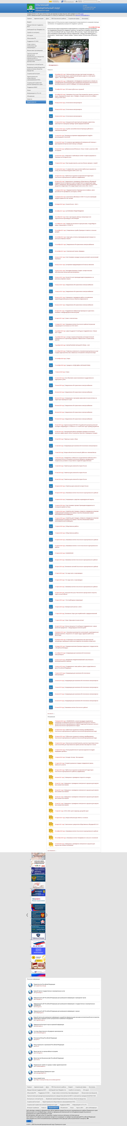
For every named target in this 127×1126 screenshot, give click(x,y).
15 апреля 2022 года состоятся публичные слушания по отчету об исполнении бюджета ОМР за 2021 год (75, 169)
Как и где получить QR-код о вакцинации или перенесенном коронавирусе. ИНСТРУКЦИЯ (73, 217)
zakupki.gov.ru (40, 1012)
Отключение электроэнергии (74, 102)
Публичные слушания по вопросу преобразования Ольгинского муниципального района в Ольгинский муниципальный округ (76, 730)
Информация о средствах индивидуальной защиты (80, 499)
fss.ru (37, 1046)
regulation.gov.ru (40, 1020)
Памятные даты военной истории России (75, 466)
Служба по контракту (33, 32)
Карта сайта (79, 1107)
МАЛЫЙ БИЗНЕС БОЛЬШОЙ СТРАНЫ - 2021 (78, 345)
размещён (55, 1118)
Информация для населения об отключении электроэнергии (80, 445)
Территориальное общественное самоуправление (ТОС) (33, 78)
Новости (29, 99)
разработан (32, 1118)
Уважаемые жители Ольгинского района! (76, 707)
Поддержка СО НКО (32, 41)
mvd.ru (38, 1059)
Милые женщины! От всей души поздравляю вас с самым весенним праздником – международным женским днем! (76, 626)
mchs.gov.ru (39, 1053)
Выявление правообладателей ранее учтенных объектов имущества (36, 69)
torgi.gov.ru (39, 999)
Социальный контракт (33, 73)
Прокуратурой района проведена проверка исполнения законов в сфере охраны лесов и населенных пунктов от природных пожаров (76, 432)
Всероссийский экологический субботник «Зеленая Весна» (80, 452)
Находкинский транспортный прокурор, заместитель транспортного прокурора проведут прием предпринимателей (75, 122)
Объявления (30, 96)
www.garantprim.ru (41, 1073)
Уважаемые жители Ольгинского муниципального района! (82, 492)
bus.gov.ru (38, 1006)
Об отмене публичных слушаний (75, 89)
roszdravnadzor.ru (40, 1066)
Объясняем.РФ (31, 38)
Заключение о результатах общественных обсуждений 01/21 (82, 824)
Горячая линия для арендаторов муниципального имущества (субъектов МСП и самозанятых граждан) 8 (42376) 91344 (35, 57)
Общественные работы (72, 526)
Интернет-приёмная (33, 1107)
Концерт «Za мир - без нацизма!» (75, 757)
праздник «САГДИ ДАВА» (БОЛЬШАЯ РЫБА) (78, 365)
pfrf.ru (37, 1039)
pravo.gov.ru (39, 1026)
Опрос (29, 90)
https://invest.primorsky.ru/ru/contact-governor (48, 1079)
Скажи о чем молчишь (71, 318)
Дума (47, 18)
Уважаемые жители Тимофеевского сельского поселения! (82, 837)
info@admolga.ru (43, 1112)
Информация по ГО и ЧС (34, 93)
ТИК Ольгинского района (58, 18)
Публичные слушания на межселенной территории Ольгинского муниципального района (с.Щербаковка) (74, 176)
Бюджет (29, 22)
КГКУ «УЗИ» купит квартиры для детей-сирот (76, 811)
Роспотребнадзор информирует (74, 600)
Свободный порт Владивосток (35, 29)
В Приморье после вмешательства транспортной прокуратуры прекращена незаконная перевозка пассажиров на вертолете (75, 640)
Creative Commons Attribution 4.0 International (66, 1115)
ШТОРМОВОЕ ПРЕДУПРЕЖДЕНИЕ (75, 211)
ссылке (81, 14)
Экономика (85, 18)
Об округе (30, 35)
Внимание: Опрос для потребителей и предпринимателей (81, 613)
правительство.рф (41, 986)
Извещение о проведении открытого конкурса (78, 777)
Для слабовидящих (91, 1107)
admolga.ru (32, 1110)
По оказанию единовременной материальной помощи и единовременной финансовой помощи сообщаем (75, 142)
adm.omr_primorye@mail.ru (83, 15)
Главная (29, 18)
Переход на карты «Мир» (71, 439)
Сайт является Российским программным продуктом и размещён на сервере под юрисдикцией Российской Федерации (60, 1117)
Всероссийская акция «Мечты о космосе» (77, 817)
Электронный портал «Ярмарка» (75, 251)
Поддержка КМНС (32, 87)
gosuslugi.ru (39, 992)
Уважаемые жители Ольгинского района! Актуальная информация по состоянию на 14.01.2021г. (75, 324)
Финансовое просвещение (35, 50)
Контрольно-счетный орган (35, 64)
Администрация (38, 18)
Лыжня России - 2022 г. (72, 204)
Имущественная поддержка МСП (35, 25)
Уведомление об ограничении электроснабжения (80, 244)
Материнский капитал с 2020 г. (73, 606)
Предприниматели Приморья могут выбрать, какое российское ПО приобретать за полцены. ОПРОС (75, 190)
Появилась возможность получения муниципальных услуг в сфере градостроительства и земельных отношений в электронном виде (76, 351)
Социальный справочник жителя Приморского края (34, 83)
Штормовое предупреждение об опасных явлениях (80, 264)
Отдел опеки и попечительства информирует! (32, 45)
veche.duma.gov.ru (41, 1032)
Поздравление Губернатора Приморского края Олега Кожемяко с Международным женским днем (74, 311)
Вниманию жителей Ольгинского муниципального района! (81, 566)
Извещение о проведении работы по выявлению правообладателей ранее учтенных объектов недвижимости (74, 298)
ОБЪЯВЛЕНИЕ (69, 553)
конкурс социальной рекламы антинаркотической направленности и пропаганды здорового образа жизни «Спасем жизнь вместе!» (74, 338)
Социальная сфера (73, 18)
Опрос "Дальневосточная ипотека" (74, 620)
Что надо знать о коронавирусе (73, 573)
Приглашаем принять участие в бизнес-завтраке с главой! (81, 163)
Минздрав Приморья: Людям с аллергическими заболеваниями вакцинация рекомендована (73, 271)
